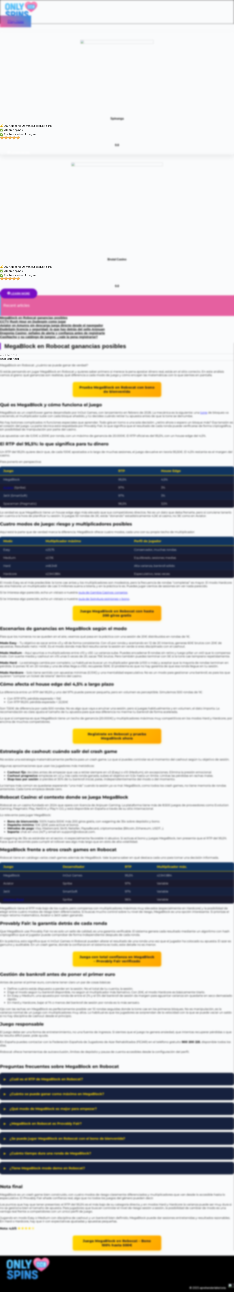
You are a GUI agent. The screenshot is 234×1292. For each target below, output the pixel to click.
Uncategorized (9, 358)
